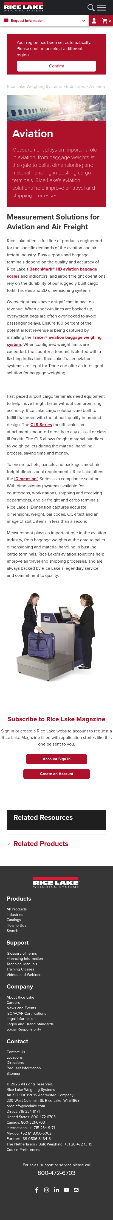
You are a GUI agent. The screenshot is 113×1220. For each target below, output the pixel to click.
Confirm (56, 66)
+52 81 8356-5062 (36, 1133)
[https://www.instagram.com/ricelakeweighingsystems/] (46, 1190)
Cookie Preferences (23, 1149)
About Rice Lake (20, 997)
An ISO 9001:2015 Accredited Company (40, 1095)
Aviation (97, 86)
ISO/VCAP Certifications (26, 1013)
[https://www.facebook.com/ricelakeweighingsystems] (36, 1190)
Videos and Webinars (25, 974)
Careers (13, 1002)
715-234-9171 (29, 1111)
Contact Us (16, 1052)
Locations (15, 1057)
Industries (75, 86)
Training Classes (20, 969)
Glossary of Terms (22, 953)
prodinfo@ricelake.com (26, 1106)
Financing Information (25, 958)
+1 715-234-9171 (42, 1128)
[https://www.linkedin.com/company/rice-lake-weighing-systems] (56, 1190)
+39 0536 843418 (36, 1138)
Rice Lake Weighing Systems (34, 86)
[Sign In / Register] (94, 20)
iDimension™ (26, 479)
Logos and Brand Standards (30, 1024)
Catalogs (14, 920)
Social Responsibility (24, 1029)
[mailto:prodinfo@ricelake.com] (76, 1190)
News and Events (21, 1008)
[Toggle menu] (101, 7)
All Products (17, 909)
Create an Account (56, 773)
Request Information (24, 1068)
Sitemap (13, 1073)
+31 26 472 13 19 (78, 1144)
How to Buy (16, 925)
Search (12, 930)
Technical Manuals (22, 964)
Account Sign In (56, 759)
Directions (15, 1062)
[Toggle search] (91, 7)
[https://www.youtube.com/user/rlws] (66, 1190)
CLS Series (41, 425)
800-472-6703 (43, 1117)
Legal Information (21, 1018)
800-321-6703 (33, 1122)
